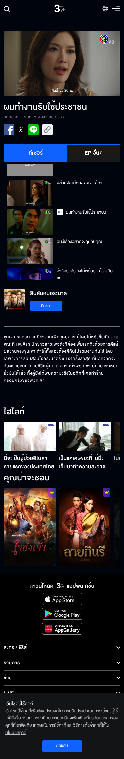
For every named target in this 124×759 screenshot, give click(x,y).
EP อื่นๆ (94, 153)
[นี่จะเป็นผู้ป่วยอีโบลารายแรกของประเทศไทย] (30, 436)
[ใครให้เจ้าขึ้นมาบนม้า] (30, 527)
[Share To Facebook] (9, 129)
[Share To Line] (33, 129)
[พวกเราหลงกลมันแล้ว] (85, 527)
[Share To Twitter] (21, 129)
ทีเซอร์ (36, 153)
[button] (33, 63)
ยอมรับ (62, 745)
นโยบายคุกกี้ (15, 732)
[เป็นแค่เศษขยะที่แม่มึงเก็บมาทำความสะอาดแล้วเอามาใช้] (85, 436)
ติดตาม (46, 306)
